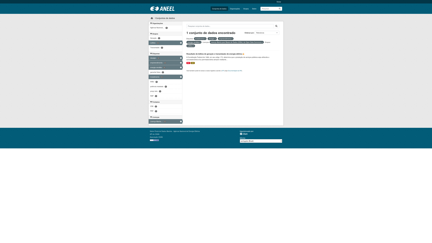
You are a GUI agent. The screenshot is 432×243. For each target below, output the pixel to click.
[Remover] (215, 39)
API (223, 71)
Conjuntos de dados (219, 9)
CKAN (244, 134)
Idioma (242, 138)
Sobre (254, 9)
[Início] (152, 18)
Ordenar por (249, 33)
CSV (192, 63)
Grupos (246, 9)
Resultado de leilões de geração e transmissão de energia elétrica (214, 54)
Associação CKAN (156, 137)
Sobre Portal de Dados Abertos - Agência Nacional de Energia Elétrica (175, 131)
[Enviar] (279, 9)
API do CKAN (154, 134)
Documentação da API (235, 71)
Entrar (279, 2)
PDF (188, 63)
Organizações (235, 9)
